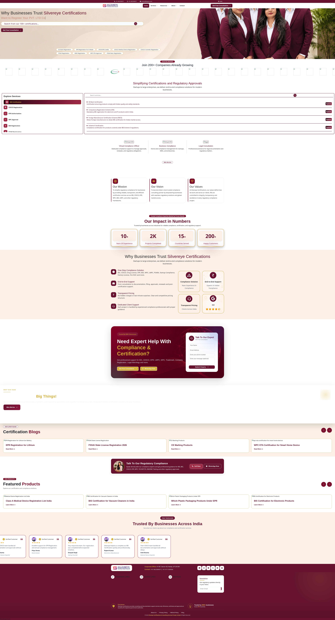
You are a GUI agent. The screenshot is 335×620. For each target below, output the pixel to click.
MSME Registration (174, 587)
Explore (328, 104)
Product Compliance (117, 584)
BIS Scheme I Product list (147, 582)
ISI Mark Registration (64, 49)
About (173, 5)
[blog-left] (323, 430)
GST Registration (173, 581)
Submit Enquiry (200, 367)
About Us (154, 612)
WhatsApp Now (150, 369)
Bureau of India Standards (147, 589)
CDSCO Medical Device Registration (124, 49)
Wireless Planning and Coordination (150, 592)
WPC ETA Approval (96, 53)
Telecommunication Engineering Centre (151, 595)
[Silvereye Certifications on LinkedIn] (199, 568)
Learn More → (10, 505)
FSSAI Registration (63, 53)
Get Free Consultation (220, 6)
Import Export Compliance (119, 591)
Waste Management (117, 587)
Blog (182, 612)
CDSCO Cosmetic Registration (149, 49)
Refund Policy (174, 612)
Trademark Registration (176, 584)
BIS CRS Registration (175, 591)
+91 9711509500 (168, 569)
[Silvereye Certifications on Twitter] (213, 568)
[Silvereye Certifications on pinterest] (222, 568)
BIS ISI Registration (174, 594)
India (221, 1)
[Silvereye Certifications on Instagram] (204, 568)
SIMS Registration (80, 53)
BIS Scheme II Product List (148, 586)
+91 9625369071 (156, 569)
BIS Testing (114, 594)
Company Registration (117, 581)
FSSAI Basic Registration (114, 53)
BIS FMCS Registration (175, 597)
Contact (182, 5)
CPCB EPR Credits (103, 49)
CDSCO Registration (117, 597)
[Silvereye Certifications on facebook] (217, 568)
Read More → (10, 449)
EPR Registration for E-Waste (84, 49)
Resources (163, 5)
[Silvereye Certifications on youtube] (208, 568)
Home (146, 5)
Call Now (197, 466)
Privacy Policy (163, 612)
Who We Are (10, 407)
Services (153, 5)
